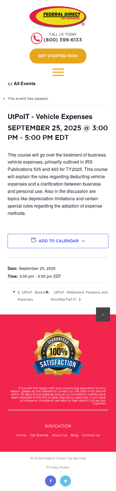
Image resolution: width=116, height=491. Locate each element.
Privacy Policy (58, 467)
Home (21, 435)
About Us (59, 435)
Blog (74, 435)
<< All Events (21, 83)
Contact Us (91, 435)
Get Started (39, 435)
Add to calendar (59, 240)
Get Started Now (58, 55)
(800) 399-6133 (63, 40)
